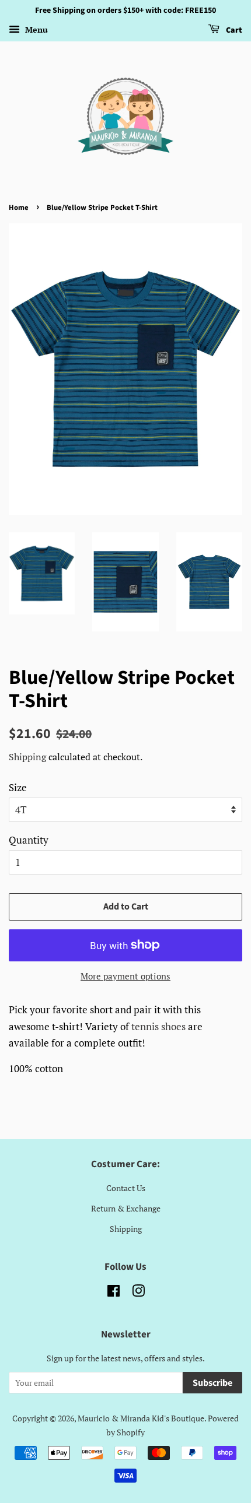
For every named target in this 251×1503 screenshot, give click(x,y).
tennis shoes (158, 1026)
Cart (233, 30)
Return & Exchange (126, 1208)
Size (18, 787)
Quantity (28, 840)
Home (19, 207)
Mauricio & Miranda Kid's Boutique (141, 1418)
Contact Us (125, 1187)
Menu (35, 29)
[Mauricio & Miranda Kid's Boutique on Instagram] (138, 1292)
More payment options (125, 976)
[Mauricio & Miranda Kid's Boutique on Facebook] (113, 1292)
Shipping (27, 756)
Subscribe (212, 1382)
